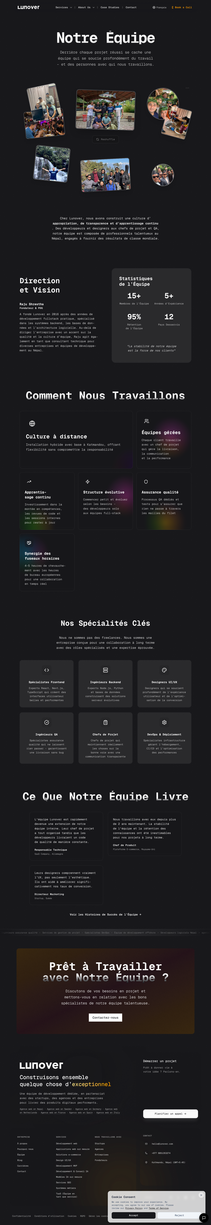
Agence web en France (53, 1112)
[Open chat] (204, 1218)
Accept (133, 1215)
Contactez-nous (105, 1018)
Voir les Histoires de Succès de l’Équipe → (105, 914)
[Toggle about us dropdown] (93, 7)
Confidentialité (21, 1216)
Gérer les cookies (99, 1216)
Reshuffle (108, 139)
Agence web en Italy (108, 1112)
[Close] (201, 1195)
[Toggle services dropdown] (71, 7)
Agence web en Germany (88, 1109)
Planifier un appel (169, 1113)
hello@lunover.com (162, 1143)
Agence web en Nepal (31, 1109)
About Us (84, 7)
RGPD (82, 1216)
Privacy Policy (134, 1208)
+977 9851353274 (161, 1153)
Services (62, 7)
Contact (131, 7)
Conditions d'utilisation (49, 1216)
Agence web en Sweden (59, 1109)
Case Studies (110, 7)
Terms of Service (159, 1208)
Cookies (72, 1216)
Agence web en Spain (81, 1112)
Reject (179, 1215)
